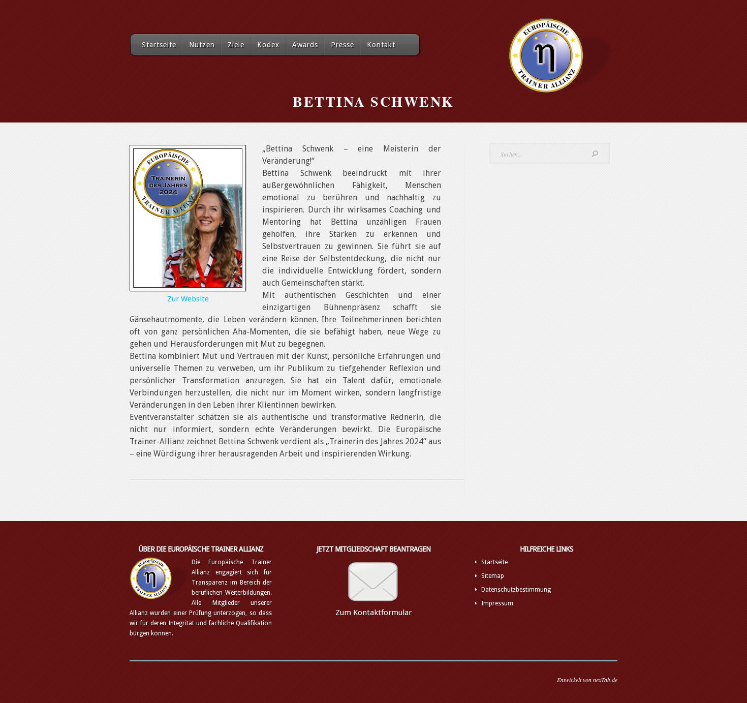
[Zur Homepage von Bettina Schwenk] (187, 285)
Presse (342, 45)
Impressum (497, 603)
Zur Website (188, 298)
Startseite (159, 45)
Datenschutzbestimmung (516, 589)
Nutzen (202, 45)
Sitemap (492, 575)
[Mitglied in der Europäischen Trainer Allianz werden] (373, 605)
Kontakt (381, 45)
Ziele (236, 45)
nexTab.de (605, 680)
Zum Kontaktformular (373, 612)
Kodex (268, 45)
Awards (305, 45)
